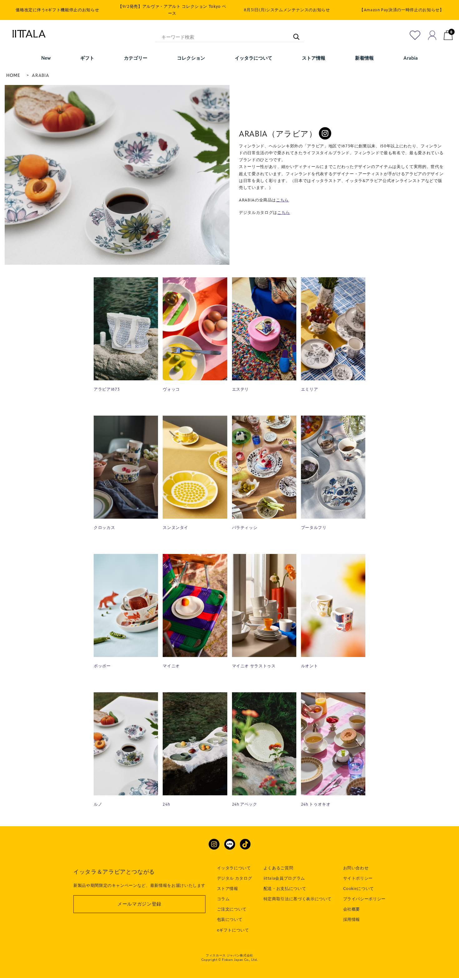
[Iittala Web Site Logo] (26, 33)
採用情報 (351, 919)
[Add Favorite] (415, 35)
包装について (230, 919)
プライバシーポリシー (364, 899)
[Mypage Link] (432, 35)
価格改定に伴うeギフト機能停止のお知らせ (57, 9)
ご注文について (232, 909)
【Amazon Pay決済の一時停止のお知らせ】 (401, 9)
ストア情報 (227, 888)
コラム (223, 899)
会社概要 (351, 909)
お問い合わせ (356, 868)
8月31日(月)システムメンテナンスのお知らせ (287, 9)
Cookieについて (358, 888)
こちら (282, 200)
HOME (13, 75)
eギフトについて (233, 930)
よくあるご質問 (279, 868)
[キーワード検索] (293, 34)
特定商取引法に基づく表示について (298, 899)
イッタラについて (234, 868)
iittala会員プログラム (284, 878)
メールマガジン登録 (139, 904)
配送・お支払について (285, 888)
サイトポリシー (358, 878)
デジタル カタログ (234, 878)
